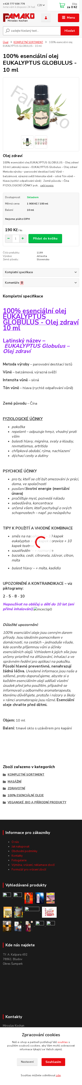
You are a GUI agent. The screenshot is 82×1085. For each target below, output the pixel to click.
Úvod (5, 42)
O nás (15, 842)
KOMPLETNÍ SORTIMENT (28, 42)
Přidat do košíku (45, 238)
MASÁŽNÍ (14, 782)
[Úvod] (19, 18)
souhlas (63, 1042)
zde (58, 1075)
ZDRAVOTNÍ (16, 788)
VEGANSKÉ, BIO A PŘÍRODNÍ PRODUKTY (37, 802)
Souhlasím (53, 1062)
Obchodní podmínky (24, 851)
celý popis (47, 185)
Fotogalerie (19, 860)
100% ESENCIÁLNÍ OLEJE (26, 795)
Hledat (70, 31)
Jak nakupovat (20, 847)
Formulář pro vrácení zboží (29, 870)
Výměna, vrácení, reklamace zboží (33, 865)
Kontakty (17, 856)
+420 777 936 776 (14, 3)
